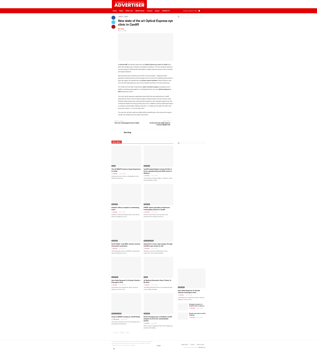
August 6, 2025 (122, 173)
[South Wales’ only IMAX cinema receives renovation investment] (126, 231)
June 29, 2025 (122, 248)
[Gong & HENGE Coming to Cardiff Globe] (126, 303)
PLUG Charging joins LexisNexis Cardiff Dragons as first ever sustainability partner (158, 319)
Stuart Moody (116, 319)
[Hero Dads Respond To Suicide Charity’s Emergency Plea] (126, 267)
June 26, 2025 (154, 248)
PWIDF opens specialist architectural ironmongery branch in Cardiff (157, 208)
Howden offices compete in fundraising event (125, 208)
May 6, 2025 (154, 323)
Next (122, 332)
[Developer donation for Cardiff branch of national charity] (183, 306)
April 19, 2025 (200, 308)
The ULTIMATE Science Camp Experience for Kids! (126, 170)
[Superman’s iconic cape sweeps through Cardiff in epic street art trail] (158, 231)
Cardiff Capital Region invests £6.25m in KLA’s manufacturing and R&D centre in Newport (158, 171)
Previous (116, 332)
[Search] (204, 10)
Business (146, 166)
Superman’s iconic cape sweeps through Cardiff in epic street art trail (158, 245)
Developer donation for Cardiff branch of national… (197, 305)
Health (121, 16)
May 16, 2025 (154, 285)
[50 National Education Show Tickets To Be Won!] (158, 267)
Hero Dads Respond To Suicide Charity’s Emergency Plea (125, 281)
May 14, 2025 (124, 319)
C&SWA (159, 345)
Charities (115, 277)
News (126, 16)
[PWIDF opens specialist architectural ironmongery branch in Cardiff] (158, 194)
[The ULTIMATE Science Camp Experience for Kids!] (126, 156)
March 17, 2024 (122, 30)
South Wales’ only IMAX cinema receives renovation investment (125, 245)
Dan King (121, 29)
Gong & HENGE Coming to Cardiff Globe (125, 317)
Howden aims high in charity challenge (197, 314)
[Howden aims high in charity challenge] (183, 316)
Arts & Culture (148, 240)
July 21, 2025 (154, 175)
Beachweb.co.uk (202, 347)
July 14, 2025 (122, 212)
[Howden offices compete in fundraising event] (126, 194)
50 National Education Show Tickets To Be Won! (157, 281)
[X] (114, 349)
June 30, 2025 (154, 212)
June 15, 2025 (122, 285)
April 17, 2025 (200, 317)
